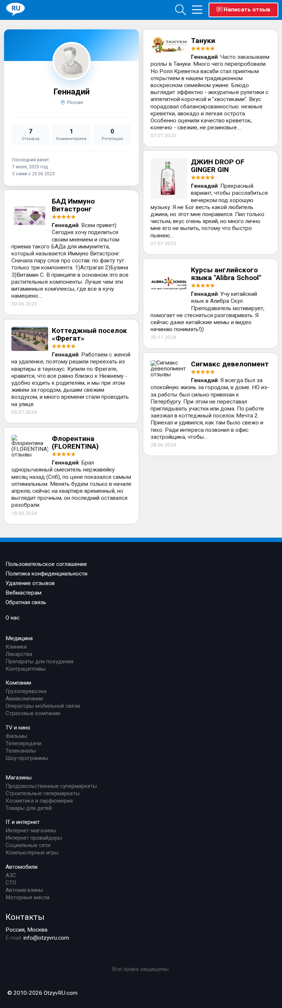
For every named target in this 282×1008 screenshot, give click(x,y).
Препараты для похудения (39, 661)
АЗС (11, 875)
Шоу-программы (27, 758)
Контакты (25, 917)
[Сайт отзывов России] (16, 9)
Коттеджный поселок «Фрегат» (89, 334)
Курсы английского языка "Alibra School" (226, 274)
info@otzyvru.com (46, 938)
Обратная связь (26, 602)
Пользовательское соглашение (46, 564)
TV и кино (18, 727)
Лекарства (19, 654)
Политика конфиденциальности (46, 573)
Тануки (203, 40)
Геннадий (72, 91)
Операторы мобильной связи (43, 706)
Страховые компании (33, 713)
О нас (12, 617)
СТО (11, 882)
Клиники (16, 646)
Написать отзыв (247, 9)
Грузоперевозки (26, 691)
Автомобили (21, 867)
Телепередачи (23, 743)
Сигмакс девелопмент (230, 364)
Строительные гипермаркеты (43, 793)
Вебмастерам (23, 592)
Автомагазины (24, 890)
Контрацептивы (26, 669)
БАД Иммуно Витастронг (73, 205)
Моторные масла (28, 897)
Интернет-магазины (31, 830)
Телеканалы (21, 750)
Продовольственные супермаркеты (51, 786)
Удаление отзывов (30, 583)
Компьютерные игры (32, 852)
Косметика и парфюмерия (39, 800)
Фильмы (16, 736)
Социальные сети (28, 845)
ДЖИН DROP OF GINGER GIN (218, 166)
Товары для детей (29, 808)
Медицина (19, 638)
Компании (18, 682)
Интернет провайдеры (34, 838)
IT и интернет (23, 822)
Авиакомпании (24, 698)
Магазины (19, 777)
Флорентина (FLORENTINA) (75, 442)
